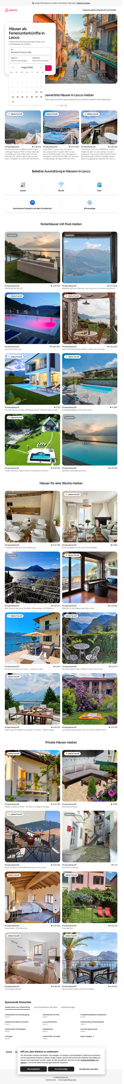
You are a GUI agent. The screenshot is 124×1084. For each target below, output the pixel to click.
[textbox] (19, 60)
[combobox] (30, 52)
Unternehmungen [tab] (68, 1007)
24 (13, 97)
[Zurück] (57, 106)
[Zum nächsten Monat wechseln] (41, 67)
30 (41, 97)
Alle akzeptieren (33, 1069)
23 (41, 92)
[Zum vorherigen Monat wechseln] (13, 67)
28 (32, 97)
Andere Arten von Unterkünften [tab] (17, 1007)
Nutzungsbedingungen (67, 1080)
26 (22, 97)
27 (27, 97)
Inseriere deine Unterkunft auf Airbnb (99, 10)
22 (36, 92)
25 (18, 97)
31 (13, 102)
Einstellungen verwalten (88, 1069)
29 (36, 97)
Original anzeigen (83, 3)
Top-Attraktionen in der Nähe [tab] (45, 1007)
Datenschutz (51, 1080)
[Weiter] (66, 106)
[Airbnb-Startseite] (11, 10)
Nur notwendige (61, 1069)
